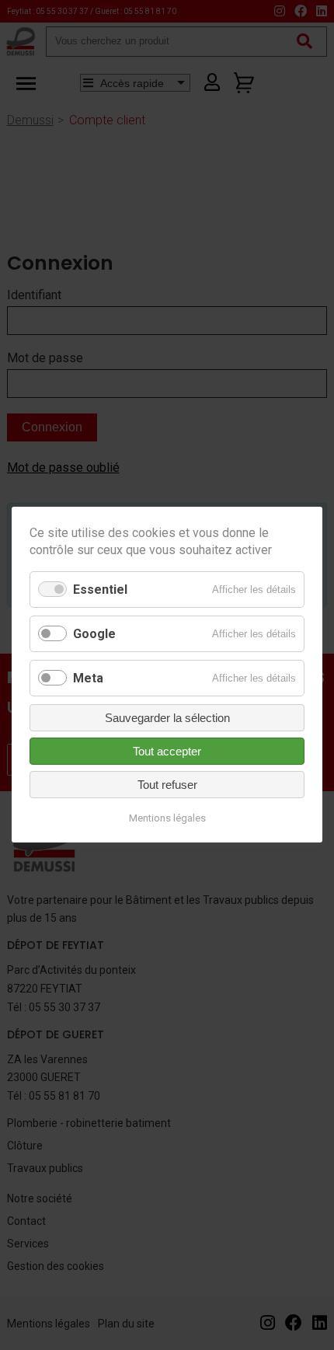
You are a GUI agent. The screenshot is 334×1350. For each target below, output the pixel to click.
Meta (88, 678)
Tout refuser (167, 785)
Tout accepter (167, 752)
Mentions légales (167, 819)
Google (94, 633)
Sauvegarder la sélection (167, 718)
